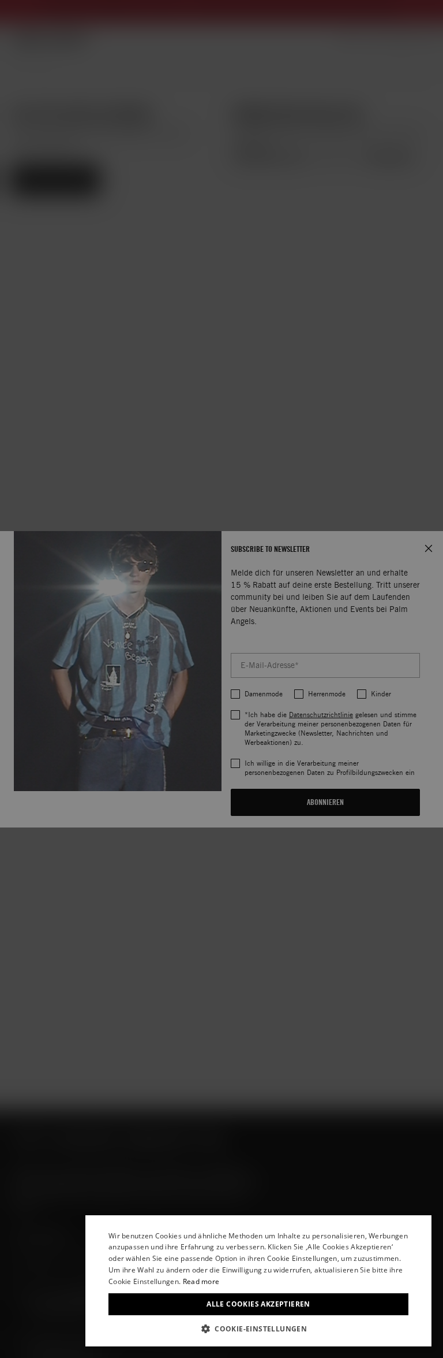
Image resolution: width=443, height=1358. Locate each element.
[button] (258, 1329)
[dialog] (258, 1280)
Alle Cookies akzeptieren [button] (258, 1304)
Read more (201, 1281)
